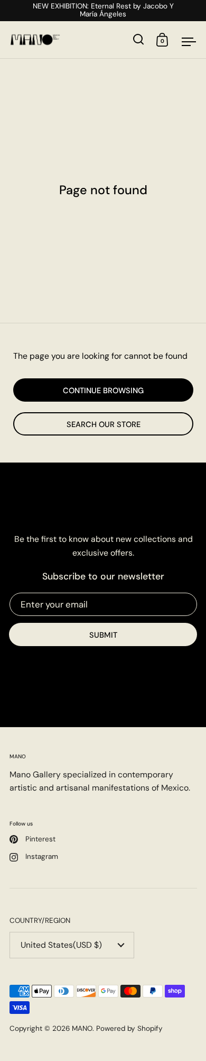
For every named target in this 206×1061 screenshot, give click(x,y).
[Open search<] (138, 39)
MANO (82, 1028)
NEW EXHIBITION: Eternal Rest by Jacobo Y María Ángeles (103, 11)
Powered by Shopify (129, 1028)
